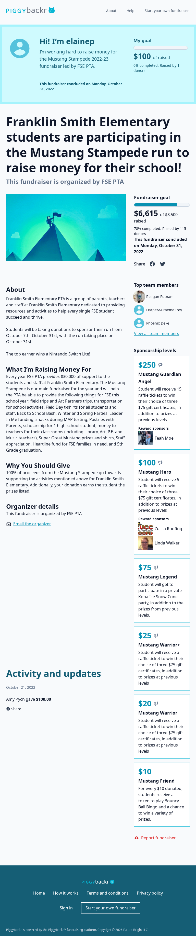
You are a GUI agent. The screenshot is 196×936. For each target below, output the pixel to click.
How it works (66, 893)
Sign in (66, 908)
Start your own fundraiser (167, 10)
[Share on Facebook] (152, 264)
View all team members (156, 333)
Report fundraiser (158, 838)
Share (16, 708)
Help (130, 10)
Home (39, 893)
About (111, 10)
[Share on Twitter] (163, 264)
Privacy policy (150, 893)
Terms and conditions (108, 893)
